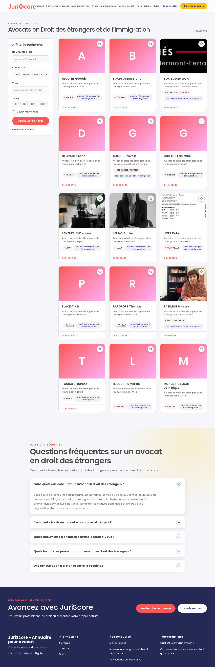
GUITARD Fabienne (177, 156)
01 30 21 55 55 (170, 258)
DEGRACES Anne (73, 156)
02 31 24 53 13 (119, 258)
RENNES (121, 406)
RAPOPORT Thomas (127, 306)
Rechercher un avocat (57, 6)
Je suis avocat (192, 608)
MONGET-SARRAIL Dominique (176, 386)
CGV (18, 653)
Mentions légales (34, 653)
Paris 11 (171, 174)
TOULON (121, 97)
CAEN (119, 247)
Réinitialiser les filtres (23, 129)
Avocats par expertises (104, 6)
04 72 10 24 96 (69, 258)
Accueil (40, 6)
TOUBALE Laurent (74, 384)
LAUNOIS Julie (123, 233)
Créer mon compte (193, 6)
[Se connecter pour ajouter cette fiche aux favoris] (100, 44)
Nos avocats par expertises (125, 659)
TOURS (69, 97)
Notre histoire (144, 6)
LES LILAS (121, 325)
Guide (156, 6)
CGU (10, 653)
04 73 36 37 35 (171, 107)
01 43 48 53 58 (170, 185)
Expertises (18, 67)
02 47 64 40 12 (69, 107)
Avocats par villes (80, 6)
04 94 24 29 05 (120, 107)
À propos (64, 643)
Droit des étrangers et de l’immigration (88, 97)
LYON (68, 247)
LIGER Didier (172, 233)
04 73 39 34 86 (120, 185)
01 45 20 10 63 (68, 335)
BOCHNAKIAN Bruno (127, 79)
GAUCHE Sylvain (124, 156)
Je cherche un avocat (155, 608)
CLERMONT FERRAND (178, 92)
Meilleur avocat (126, 6)
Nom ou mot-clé (22, 52)
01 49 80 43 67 (171, 335)
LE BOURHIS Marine (126, 384)
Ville (15, 82)
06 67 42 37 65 (120, 335)
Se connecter (170, 6)
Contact (64, 648)
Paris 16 (70, 174)
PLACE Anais (71, 306)
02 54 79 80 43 (69, 408)
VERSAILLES (173, 247)
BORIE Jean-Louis (176, 79)
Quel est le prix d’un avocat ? (177, 643)
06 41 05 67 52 (69, 185)
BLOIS (69, 398)
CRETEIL (171, 406)
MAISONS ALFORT (176, 320)
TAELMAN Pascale (176, 306)
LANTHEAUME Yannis (76, 233)
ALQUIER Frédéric (74, 79)
